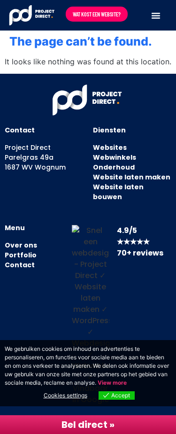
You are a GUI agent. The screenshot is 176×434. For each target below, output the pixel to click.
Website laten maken (131, 177)
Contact (20, 265)
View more (112, 382)
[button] (156, 15)
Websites (110, 147)
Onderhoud (114, 167)
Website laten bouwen (118, 192)
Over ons (21, 245)
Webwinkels (114, 157)
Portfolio (21, 255)
